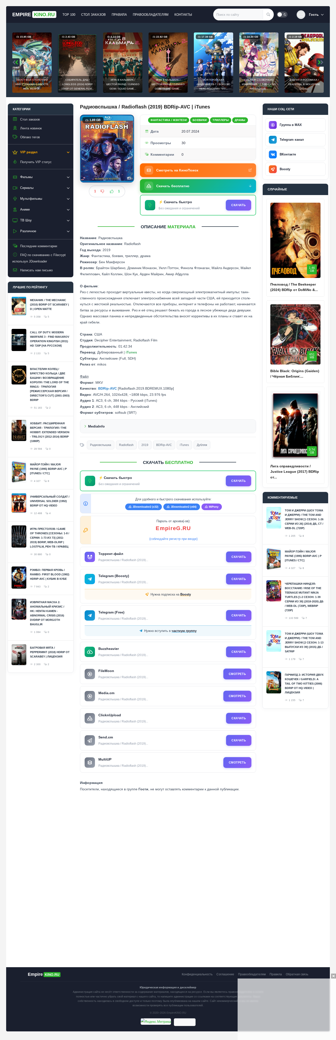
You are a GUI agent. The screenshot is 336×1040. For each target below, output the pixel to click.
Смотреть (237, 674)
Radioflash (126, 445)
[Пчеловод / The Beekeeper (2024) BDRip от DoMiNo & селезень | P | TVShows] (295, 240)
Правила (119, 14)
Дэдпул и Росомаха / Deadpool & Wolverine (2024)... (259, 84)
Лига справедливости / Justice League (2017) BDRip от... (294, 471)
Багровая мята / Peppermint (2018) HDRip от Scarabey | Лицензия (50, 652)
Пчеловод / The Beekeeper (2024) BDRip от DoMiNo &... (294, 287)
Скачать (238, 205)
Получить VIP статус (36, 162)
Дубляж (202, 445)
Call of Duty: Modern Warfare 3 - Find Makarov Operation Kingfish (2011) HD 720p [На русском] (49, 339)
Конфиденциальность (197, 974)
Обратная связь (297, 974)
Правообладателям (150, 14)
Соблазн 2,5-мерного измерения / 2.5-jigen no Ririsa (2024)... (213, 84)
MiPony (213, 506)
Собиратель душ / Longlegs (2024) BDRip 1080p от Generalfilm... (32, 84)
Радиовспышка (100, 445)
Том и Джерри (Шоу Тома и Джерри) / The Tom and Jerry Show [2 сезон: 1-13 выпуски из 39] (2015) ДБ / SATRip (304, 642)
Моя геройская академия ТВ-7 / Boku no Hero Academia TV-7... (168, 84)
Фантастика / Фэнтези (169, 120)
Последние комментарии (38, 246)
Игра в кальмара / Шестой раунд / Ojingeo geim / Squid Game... (77, 84)
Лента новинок (31, 128)
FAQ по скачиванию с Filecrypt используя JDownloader (39, 258)
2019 (144, 445)
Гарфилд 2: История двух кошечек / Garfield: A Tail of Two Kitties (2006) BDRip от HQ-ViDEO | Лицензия (304, 683)
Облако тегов (30, 137)
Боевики (200, 120)
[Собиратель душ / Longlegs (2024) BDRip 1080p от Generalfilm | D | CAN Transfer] (31, 62)
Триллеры (221, 120)
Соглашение (225, 974)
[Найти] (268, 14)
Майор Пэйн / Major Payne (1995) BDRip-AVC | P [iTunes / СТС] (48, 469)
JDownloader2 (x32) (145, 506)
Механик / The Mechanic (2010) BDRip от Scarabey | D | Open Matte (49, 304)
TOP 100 (68, 14)
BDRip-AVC (164, 445)
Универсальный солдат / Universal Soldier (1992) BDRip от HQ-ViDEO (49, 501)
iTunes (184, 445)
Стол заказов (93, 14)
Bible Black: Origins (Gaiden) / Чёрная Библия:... (294, 373)
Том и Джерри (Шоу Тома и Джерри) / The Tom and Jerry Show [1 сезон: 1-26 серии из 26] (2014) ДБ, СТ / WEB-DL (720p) (304, 519)
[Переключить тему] (282, 14)
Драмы (240, 120)
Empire (33, 14)
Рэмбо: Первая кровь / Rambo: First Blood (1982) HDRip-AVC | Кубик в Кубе (49, 574)
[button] (310, 14)
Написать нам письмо (36, 270)
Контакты (183, 14)
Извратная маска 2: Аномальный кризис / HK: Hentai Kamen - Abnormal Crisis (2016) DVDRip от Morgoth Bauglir (47, 613)
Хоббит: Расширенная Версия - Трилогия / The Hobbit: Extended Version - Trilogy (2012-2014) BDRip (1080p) (49, 432)
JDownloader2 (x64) (184, 506)
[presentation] (16, 62)
